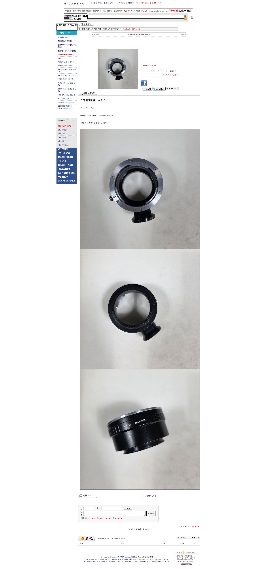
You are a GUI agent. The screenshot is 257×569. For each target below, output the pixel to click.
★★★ (100, 518)
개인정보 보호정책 (98, 561)
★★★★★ (118, 518)
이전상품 (95, 34)
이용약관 (88, 561)
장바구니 (113, 3)
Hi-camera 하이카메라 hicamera (120, 557)
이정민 (120, 561)
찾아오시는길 (102, 3)
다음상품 (183, 34)
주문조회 (131, 3)
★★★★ (109, 518)
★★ (93, 518)
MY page (122, 3)
